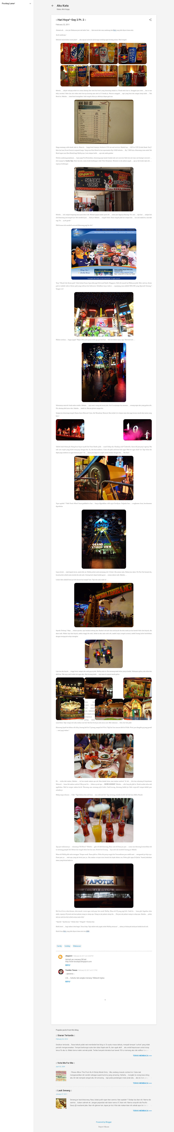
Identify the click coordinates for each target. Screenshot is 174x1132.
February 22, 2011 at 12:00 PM (83, 956)
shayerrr (68, 956)
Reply (67, 965)
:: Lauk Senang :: (64, 1090)
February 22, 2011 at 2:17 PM (87, 970)
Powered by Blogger (104, 1122)
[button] (150, 20)
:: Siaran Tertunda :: (65, 1035)
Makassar (77, 946)
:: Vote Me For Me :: (65, 1063)
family (59, 946)
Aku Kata (63, 5)
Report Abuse (103, 1127)
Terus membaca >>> (142, 1056)
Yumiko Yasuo (71, 970)
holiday (67, 946)
